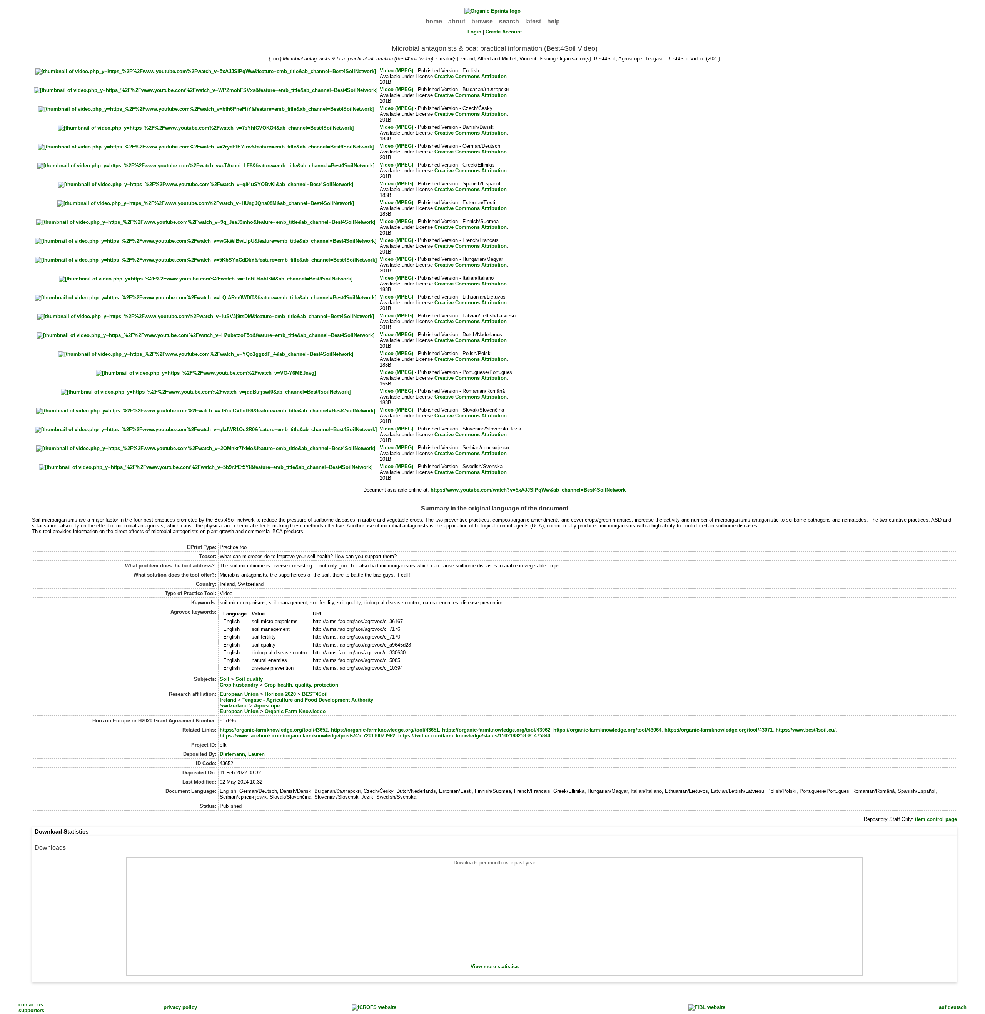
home (434, 21)
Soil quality (249, 679)
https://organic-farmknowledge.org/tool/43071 (718, 730)
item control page (936, 819)
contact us (30, 1004)
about (456, 21)
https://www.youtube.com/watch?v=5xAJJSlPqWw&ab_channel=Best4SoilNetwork (528, 490)
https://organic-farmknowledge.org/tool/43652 (274, 730)
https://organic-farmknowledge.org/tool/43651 (385, 730)
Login (474, 32)
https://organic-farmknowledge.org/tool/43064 (607, 730)
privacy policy (180, 1007)
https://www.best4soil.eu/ (806, 730)
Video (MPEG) (396, 70)
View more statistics (495, 966)
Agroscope (267, 706)
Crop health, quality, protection (301, 685)
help (553, 21)
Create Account (504, 32)
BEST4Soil (315, 694)
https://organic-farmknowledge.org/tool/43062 (496, 730)
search (509, 21)
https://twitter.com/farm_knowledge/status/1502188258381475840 (474, 736)
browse (482, 21)
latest (533, 21)
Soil (224, 679)
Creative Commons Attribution (470, 76)
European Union (239, 694)
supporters (31, 1010)
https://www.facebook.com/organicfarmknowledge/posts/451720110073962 (307, 736)
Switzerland (234, 706)
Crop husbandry (239, 685)
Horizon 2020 (280, 694)
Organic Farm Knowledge (295, 711)
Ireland (228, 700)
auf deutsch (953, 1007)
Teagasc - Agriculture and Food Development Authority (307, 700)
